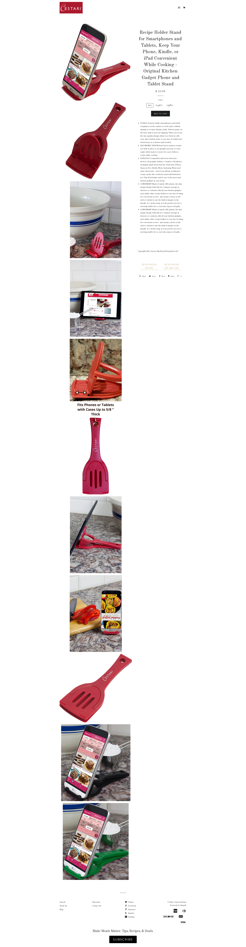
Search (62, 902)
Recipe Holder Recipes (149, 266)
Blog (61, 909)
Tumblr (130, 913)
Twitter (130, 902)
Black (159, 105)
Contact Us (96, 906)
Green (169, 105)
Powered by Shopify (178, 905)
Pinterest (131, 909)
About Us (63, 906)
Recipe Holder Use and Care (171, 266)
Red (150, 105)
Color (160, 100)
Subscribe (123, 939)
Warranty (96, 902)
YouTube (131, 917)
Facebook (131, 906)
